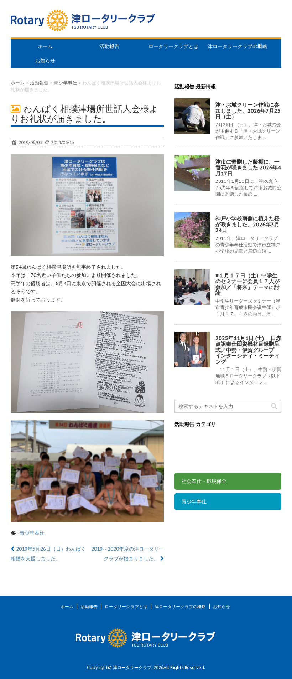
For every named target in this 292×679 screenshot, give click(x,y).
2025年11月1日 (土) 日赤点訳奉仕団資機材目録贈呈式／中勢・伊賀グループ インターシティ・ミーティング (248, 350)
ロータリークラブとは (173, 46)
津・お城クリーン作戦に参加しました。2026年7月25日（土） (248, 110)
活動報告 (109, 46)
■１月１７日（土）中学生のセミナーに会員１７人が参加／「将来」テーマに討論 (247, 284)
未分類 (189, 461)
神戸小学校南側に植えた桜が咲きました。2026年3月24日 (247, 224)
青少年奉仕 (32, 533)
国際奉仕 (192, 440)
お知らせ (45, 60)
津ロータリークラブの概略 (237, 46)
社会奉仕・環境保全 (204, 481)
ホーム (45, 46)
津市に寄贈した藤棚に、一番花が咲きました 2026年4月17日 (248, 167)
